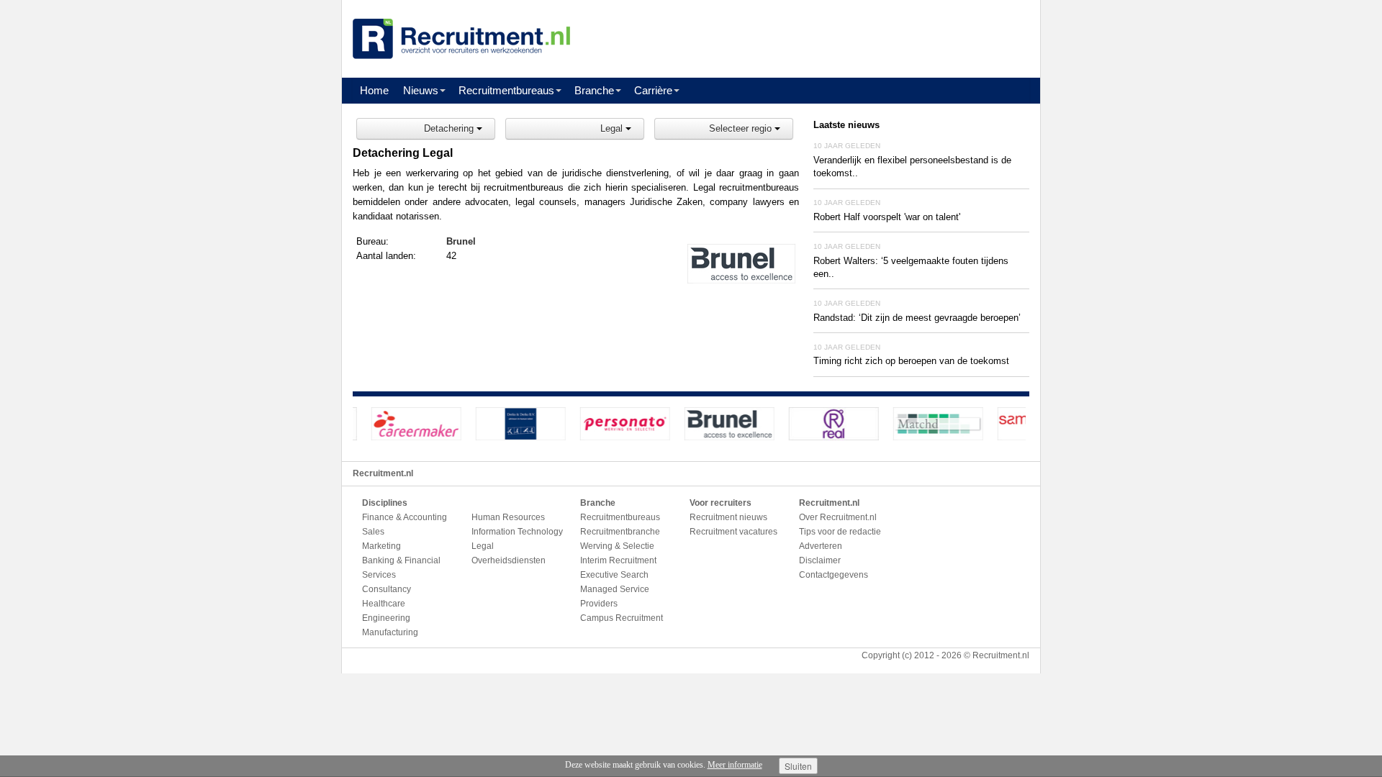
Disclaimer (820, 560)
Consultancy (386, 589)
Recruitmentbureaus (506, 90)
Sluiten (798, 766)
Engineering (386, 618)
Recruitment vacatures (733, 532)
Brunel (461, 241)
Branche (594, 90)
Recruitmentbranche (620, 532)
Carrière (653, 90)
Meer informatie (735, 765)
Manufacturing (390, 632)
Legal (612, 128)
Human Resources (508, 517)
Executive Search (614, 575)
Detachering (450, 128)
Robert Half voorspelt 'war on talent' (886, 217)
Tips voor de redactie (840, 532)
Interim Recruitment (618, 560)
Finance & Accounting (404, 517)
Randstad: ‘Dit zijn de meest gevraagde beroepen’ (917, 317)
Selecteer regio (741, 128)
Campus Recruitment (621, 618)
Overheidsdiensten (508, 560)
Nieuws (420, 90)
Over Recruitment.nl (838, 517)
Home (374, 90)
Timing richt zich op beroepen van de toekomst (911, 360)
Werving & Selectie (617, 546)
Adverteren (820, 546)
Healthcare (383, 604)
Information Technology (517, 532)
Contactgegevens (833, 575)
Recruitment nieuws (728, 517)
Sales (373, 532)
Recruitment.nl (1000, 655)
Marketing (381, 546)
